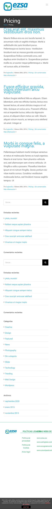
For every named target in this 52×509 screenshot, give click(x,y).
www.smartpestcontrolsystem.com (41, 450)
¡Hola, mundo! (11, 218)
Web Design (10, 379)
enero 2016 (10, 407)
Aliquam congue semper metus (18, 230)
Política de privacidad (26, 439)
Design (8, 332)
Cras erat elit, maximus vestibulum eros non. (24, 30)
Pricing (30, 72)
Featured (9, 338)
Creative (8, 327)
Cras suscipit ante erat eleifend (18, 236)
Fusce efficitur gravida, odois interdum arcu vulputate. (24, 89)
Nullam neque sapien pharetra (18, 224)
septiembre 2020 (12, 401)
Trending (8, 373)
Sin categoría (11, 356)
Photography (10, 350)
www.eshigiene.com (41, 442)
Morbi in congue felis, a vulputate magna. (24, 144)
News (7, 344)
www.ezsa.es (41, 438)
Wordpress (9, 385)
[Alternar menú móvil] (47, 4)
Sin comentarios (40, 72)
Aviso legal (26, 452)
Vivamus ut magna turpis (16, 242)
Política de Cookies (26, 446)
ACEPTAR (26, 507)
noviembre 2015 (12, 413)
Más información (9, 75)
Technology (10, 367)
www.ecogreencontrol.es (41, 446)
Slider (7, 362)
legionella (9, 72)
